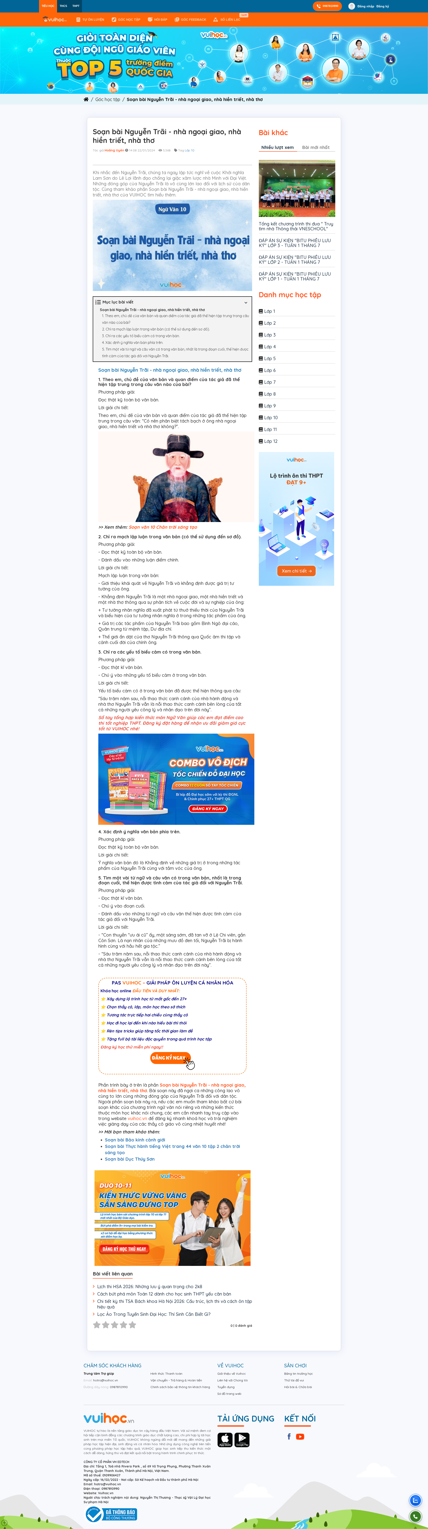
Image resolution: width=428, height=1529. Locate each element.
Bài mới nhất (316, 147)
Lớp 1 (269, 311)
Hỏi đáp (160, 19)
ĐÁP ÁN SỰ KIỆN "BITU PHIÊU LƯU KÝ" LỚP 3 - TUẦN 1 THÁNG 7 (295, 243)
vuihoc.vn (137, 1118)
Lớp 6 (270, 370)
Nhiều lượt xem (277, 147)
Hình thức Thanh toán (166, 1374)
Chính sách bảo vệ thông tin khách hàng (180, 1387)
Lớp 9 (270, 406)
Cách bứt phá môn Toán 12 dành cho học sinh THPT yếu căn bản (164, 1294)
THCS (63, 6)
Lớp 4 (270, 346)
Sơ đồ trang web (229, 1394)
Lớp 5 (270, 358)
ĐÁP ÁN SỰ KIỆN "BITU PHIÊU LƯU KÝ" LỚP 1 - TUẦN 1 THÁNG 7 (295, 276)
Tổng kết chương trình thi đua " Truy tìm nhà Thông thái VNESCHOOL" (296, 226)
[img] (214, 60)
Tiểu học (48, 6)
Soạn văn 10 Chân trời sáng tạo (163, 527)
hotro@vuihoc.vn (105, 1380)
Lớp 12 (271, 441)
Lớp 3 (270, 335)
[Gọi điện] (415, 1516)
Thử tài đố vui (294, 1380)
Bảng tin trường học (298, 1374)
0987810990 (330, 6)
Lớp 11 (270, 429)
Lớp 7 (270, 382)
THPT (75, 6)
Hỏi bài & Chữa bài (298, 1387)
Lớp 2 (270, 323)
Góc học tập (129, 19)
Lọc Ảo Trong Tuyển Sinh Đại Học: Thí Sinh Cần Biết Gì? (153, 1314)
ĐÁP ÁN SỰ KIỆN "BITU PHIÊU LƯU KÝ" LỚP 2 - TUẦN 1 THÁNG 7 (295, 259)
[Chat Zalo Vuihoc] (415, 1500)
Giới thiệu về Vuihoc (231, 1374)
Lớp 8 (270, 394)
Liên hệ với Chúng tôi (232, 1380)
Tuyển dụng (226, 1387)
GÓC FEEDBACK (193, 19)
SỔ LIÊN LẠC (231, 17)
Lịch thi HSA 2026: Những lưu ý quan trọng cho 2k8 (149, 1286)
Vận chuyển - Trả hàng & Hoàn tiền (176, 1380)
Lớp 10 (189, 150)
